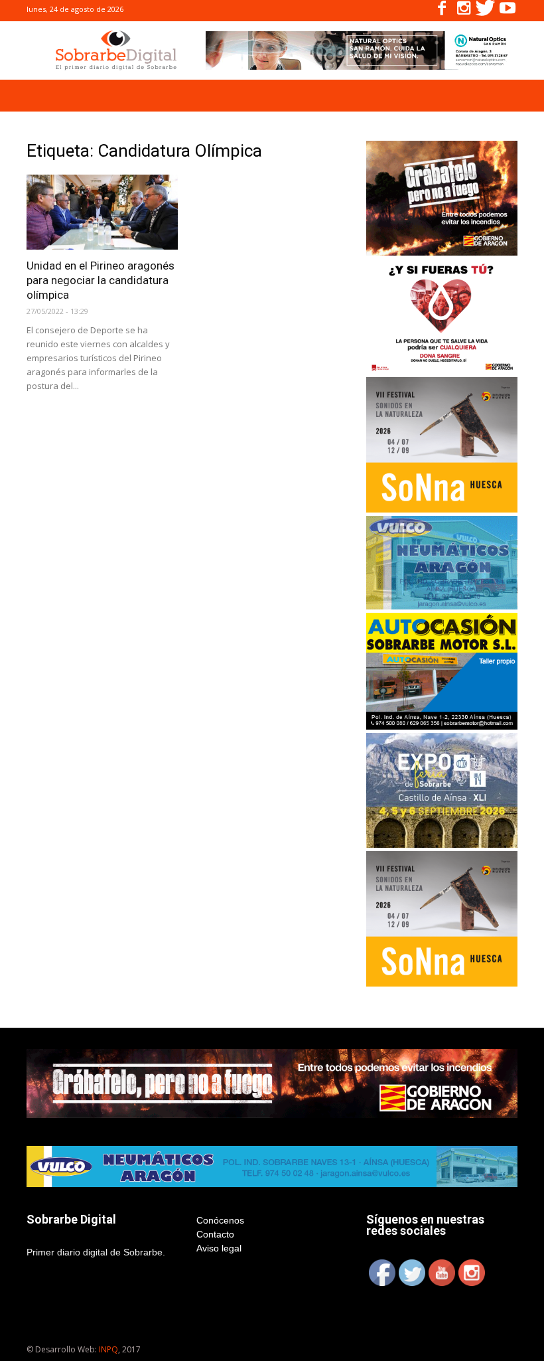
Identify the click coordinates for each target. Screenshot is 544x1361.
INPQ (108, 1349)
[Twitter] (486, 10)
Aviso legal (218, 1248)
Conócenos (220, 1220)
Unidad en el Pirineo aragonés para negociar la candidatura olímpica (100, 280)
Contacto (215, 1234)
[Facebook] (442, 10)
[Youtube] (507, 10)
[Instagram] (464, 10)
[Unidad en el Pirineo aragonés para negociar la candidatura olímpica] (102, 212)
